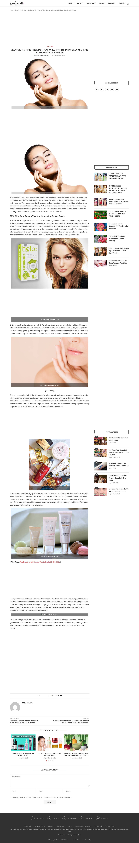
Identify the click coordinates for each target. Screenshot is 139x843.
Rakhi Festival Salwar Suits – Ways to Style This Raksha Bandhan (119, 201)
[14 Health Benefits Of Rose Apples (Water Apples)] (100, 239)
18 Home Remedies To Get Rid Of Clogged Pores (119, 490)
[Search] (128, 4)
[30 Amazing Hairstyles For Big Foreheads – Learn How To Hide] (100, 251)
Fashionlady (45, 55)
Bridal (121, 3)
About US (28, 826)
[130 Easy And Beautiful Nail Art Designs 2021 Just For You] (100, 453)
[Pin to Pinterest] (58, 696)
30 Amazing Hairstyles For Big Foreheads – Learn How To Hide (119, 251)
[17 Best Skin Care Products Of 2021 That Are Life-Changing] (50, 742)
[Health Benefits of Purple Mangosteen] (100, 441)
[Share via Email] (61, 696)
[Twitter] (102, 89)
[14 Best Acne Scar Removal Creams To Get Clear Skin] (23, 742)
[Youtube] (117, 89)
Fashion (70, 3)
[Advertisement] (47, 29)
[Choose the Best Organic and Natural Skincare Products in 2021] (76, 742)
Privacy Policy (110, 826)
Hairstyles (91, 3)
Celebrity (111, 3)
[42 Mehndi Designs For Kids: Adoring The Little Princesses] (100, 264)
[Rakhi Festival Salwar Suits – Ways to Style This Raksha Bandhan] (100, 202)
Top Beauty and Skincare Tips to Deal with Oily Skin (40, 562)
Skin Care (23, 10)
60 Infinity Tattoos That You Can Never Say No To (119, 465)
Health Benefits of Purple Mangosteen (118, 439)
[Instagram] (107, 89)
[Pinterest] (112, 89)
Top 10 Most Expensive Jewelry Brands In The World (118, 478)
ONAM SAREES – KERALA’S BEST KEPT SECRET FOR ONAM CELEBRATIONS (118, 189)
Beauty (79, 3)
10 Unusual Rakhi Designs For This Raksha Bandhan (118, 226)
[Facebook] (97, 89)
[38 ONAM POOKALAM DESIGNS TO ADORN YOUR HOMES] (100, 215)
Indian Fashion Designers (83, 826)
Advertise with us (39, 826)
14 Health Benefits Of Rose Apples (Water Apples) (117, 238)
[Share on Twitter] (56, 696)
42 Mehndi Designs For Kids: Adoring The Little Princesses (118, 263)
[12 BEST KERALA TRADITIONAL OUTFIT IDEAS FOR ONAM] (100, 177)
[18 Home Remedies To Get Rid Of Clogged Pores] (100, 492)
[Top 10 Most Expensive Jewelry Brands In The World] (100, 479)
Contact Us (60, 826)
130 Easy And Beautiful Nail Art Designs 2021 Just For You (119, 452)
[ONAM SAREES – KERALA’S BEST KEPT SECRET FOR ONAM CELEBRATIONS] (100, 189)
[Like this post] (52, 696)
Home (11, 10)
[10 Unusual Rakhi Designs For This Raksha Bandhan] (100, 227)
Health (101, 3)
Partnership (98, 826)
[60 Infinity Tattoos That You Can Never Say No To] (100, 466)
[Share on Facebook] (54, 696)
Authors (50, 826)
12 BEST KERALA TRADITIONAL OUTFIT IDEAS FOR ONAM (117, 176)
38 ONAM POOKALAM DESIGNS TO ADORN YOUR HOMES (117, 214)
